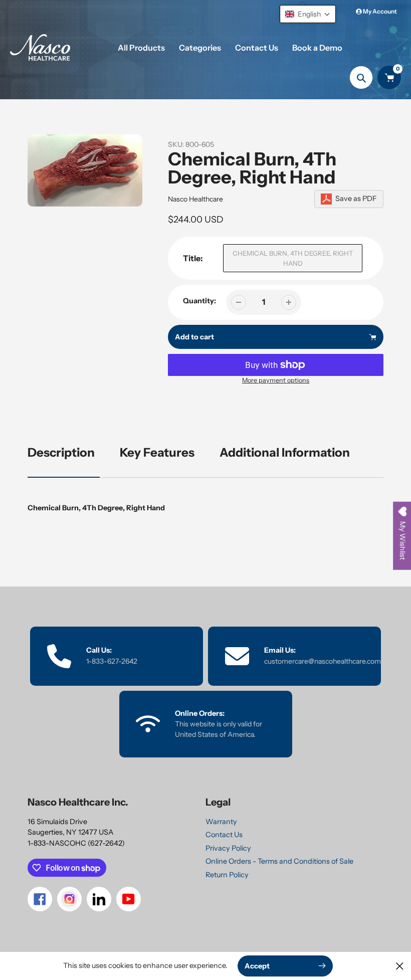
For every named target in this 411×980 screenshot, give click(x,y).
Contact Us (224, 834)
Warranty (221, 821)
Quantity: (199, 300)
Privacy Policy (228, 848)
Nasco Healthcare (195, 199)
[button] (307, 14)
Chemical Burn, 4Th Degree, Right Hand (293, 258)
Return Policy (227, 874)
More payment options (275, 380)
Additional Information (285, 452)
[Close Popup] (399, 965)
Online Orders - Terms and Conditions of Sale (279, 861)
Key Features (157, 452)
